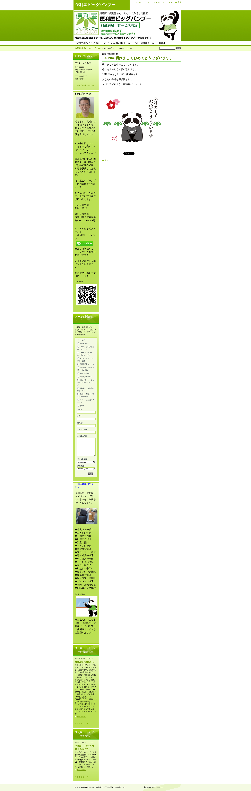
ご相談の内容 (82, 436)
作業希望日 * (81, 466)
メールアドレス (82, 429)
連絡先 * (80, 423)
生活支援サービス (86, 377)
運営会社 (162, 43)
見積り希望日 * (82, 459)
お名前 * (80, 409)
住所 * (79, 416)
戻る (106, 160)
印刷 (179, 2)
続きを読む (81, 717)
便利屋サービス (85, 343)
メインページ (143, 2)
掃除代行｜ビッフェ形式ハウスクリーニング (85, 382)
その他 (82, 406)
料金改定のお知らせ (84, 662)
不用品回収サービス (87, 364)
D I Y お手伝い (85, 373)
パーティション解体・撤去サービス (117, 43)
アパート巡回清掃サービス (144, 43)
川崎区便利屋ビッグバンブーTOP (87, 43)
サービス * (81, 340)
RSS (171, 2)
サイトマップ (159, 2)
